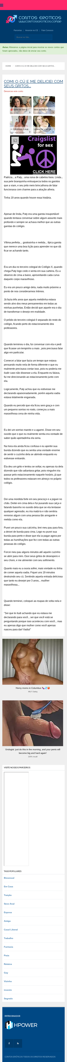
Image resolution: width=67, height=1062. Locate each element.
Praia (6, 955)
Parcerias (18, 30)
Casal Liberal (11, 929)
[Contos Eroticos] (33, 19)
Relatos (8, 964)
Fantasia (8, 947)
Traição (8, 895)
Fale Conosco (47, 30)
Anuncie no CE (31, 30)
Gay (6, 972)
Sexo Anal (9, 903)
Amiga (7, 921)
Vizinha (8, 981)
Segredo (8, 998)
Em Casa (8, 886)
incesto (8, 990)
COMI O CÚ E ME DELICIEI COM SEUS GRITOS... (35, 66)
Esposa (8, 912)
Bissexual (9, 878)
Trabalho (8, 938)
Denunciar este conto (13, 91)
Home (8, 66)
